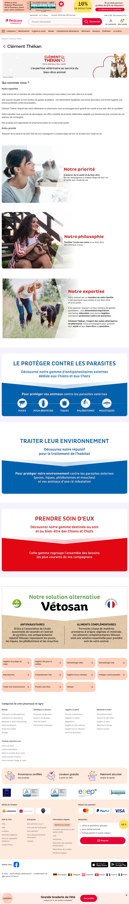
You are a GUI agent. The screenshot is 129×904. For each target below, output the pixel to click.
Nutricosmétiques (9, 725)
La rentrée (117, 31)
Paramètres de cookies (62, 849)
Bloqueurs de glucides (43, 714)
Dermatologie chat (106, 663)
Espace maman (103, 729)
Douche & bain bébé (105, 718)
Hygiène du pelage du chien (12, 662)
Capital (30, 841)
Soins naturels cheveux (11, 757)
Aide (3, 828)
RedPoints (106, 31)
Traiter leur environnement (14, 687)
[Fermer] (126, 895)
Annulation (57, 839)
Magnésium (70, 722)
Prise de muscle (40, 722)
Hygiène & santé (39, 31)
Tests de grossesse (73, 733)
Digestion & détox (72, 718)
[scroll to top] (109, 886)
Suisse (102, 875)
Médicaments (23, 31)
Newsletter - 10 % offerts (39, 15)
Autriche (89, 875)
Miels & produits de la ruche (13, 753)
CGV (54, 836)
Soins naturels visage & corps (14, 760)
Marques (96, 31)
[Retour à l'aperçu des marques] (4, 46)
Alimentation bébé (104, 714)
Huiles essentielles (9, 749)
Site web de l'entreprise (36, 828)
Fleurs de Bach (8, 746)
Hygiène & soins (103, 722)
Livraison (5, 831)
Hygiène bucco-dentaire (77, 675)
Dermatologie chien (75, 663)
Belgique (76, 875)
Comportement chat (43, 675)
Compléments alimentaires (68, 31)
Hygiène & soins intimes (75, 725)
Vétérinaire (85, 31)
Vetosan (70, 687)
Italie (125, 875)
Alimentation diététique (43, 725)
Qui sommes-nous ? (120, 15)
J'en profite (88, 898)
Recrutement (32, 831)
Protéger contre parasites (109, 675)
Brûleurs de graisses (42, 718)
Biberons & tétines (104, 725)
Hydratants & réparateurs (12, 718)
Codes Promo (7, 845)
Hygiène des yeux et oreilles (43, 662)
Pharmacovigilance (9, 835)
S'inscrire (104, 841)
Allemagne (62, 875)
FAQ (3, 824)
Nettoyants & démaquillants (13, 714)
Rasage (5, 733)
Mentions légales (60, 853)
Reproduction (8, 675)
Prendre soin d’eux (42, 687)
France (114, 875)
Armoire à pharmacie (73, 714)
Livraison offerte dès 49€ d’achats (63, 15)
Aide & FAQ (108, 15)
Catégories (11, 31)
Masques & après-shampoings (14, 722)
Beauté (51, 31)
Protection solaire (9, 729)
